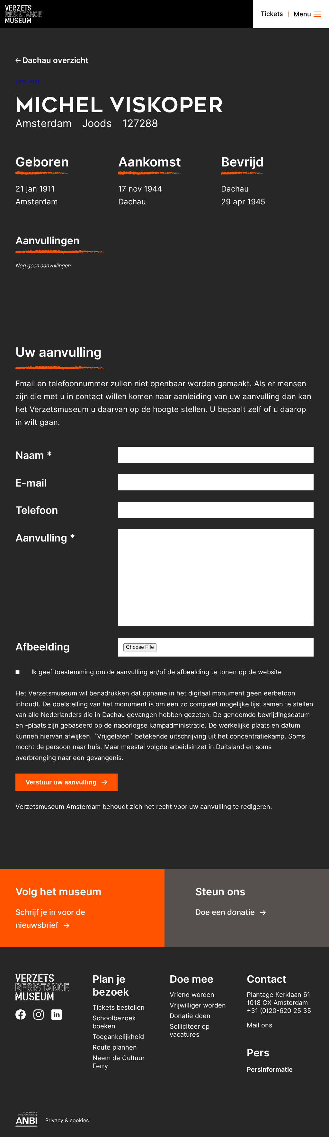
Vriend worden (192, 994)
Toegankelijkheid (118, 1037)
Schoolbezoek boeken (114, 1022)
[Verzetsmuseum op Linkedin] (59, 1014)
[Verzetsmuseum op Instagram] (41, 1014)
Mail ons (259, 1025)
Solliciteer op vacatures (189, 1030)
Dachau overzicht (54, 60)
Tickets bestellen (119, 1007)
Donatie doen (190, 1016)
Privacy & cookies (67, 1120)
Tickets (272, 14)
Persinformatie (270, 1069)
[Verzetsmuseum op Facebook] (23, 1014)
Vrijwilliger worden (198, 1005)
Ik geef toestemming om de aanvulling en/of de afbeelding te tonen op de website (156, 672)
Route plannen (115, 1047)
